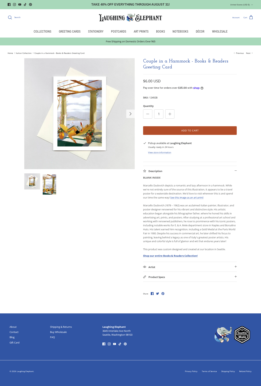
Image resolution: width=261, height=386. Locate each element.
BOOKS (160, 31)
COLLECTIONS (42, 31)
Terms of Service (209, 371)
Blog (12, 337)
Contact (14, 332)
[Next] (130, 114)
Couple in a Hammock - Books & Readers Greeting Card (59, 53)
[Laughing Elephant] (130, 17)
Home (10, 53)
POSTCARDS (118, 31)
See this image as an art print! (186, 197)
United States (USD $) (240, 4)
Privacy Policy (191, 371)
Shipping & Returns (61, 327)
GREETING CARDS (69, 31)
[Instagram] (14, 4)
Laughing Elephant (25, 371)
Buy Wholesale (58, 332)
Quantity (148, 106)
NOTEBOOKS (180, 31)
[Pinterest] (30, 4)
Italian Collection (24, 53)
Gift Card (14, 342)
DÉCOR (200, 31)
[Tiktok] (25, 4)
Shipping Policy (228, 371)
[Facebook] (9, 4)
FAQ (52, 337)
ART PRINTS (141, 31)
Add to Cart (190, 130)
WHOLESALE (220, 31)
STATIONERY (95, 31)
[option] (79, 113)
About (13, 327)
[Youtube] (19, 4)
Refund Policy (245, 371)
